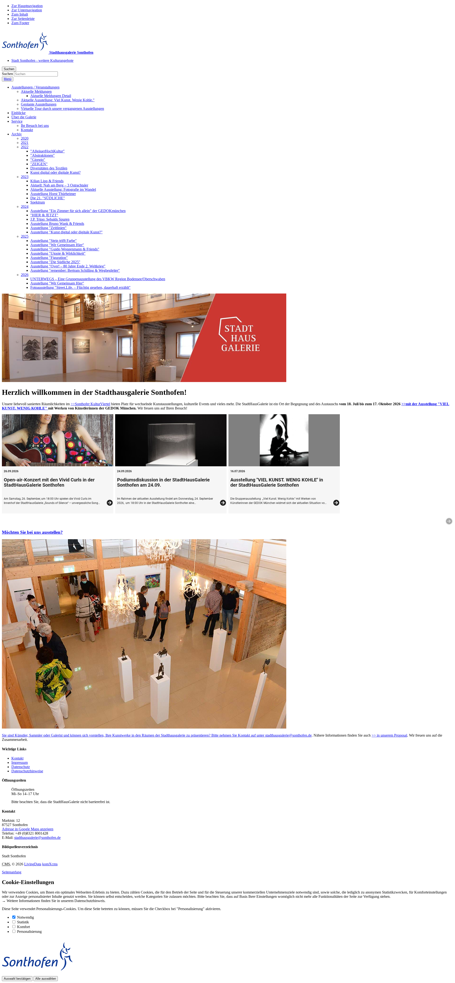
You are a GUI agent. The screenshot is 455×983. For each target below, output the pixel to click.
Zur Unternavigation (26, 10)
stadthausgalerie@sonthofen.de (288, 735)
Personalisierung (29, 932)
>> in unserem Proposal (389, 735)
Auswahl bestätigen (17, 978)
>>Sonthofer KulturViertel (90, 404)
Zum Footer (20, 23)
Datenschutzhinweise (27, 771)
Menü (7, 79)
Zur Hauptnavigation (27, 6)
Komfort (23, 927)
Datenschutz (20, 767)
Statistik (23, 922)
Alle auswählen (45, 978)
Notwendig (25, 917)
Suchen (7, 74)
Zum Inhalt (19, 14)
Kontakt (17, 758)
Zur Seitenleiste (23, 19)
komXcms (50, 864)
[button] (35, 87)
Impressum (19, 763)
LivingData (32, 864)
